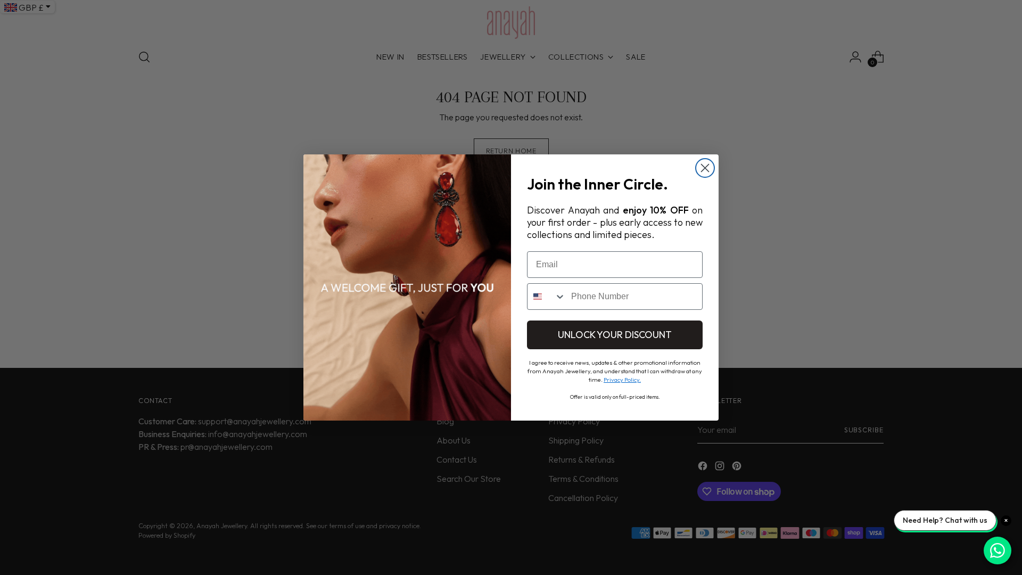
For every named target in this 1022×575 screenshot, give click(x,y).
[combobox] (547, 296)
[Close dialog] (705, 168)
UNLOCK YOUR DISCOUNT (615, 334)
